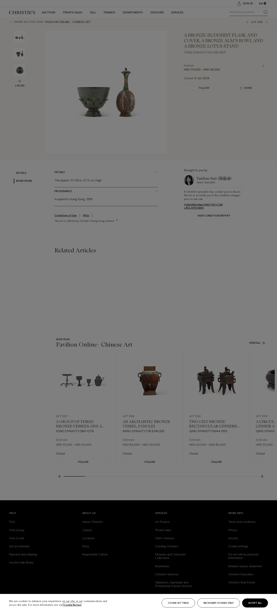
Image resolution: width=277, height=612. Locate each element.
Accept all (255, 602)
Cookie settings (178, 602)
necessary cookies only (219, 602)
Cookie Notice (72, 605)
